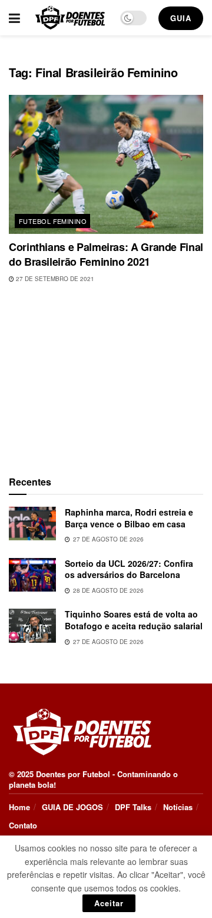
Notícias (178, 807)
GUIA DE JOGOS (72, 807)
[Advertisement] (106, 377)
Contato (23, 825)
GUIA (180, 18)
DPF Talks (133, 807)
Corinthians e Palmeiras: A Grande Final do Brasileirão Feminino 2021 (106, 254)
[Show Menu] (14, 17)
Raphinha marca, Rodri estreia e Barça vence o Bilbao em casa (129, 518)
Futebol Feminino (53, 221)
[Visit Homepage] (70, 17)
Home (19, 807)
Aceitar (109, 903)
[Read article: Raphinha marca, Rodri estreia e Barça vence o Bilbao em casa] (32, 523)
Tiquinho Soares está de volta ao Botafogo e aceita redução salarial (134, 620)
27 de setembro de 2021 (54, 279)
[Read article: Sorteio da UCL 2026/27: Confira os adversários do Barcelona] (32, 575)
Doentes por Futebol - (75, 774)
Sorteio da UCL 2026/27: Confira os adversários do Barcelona (129, 569)
